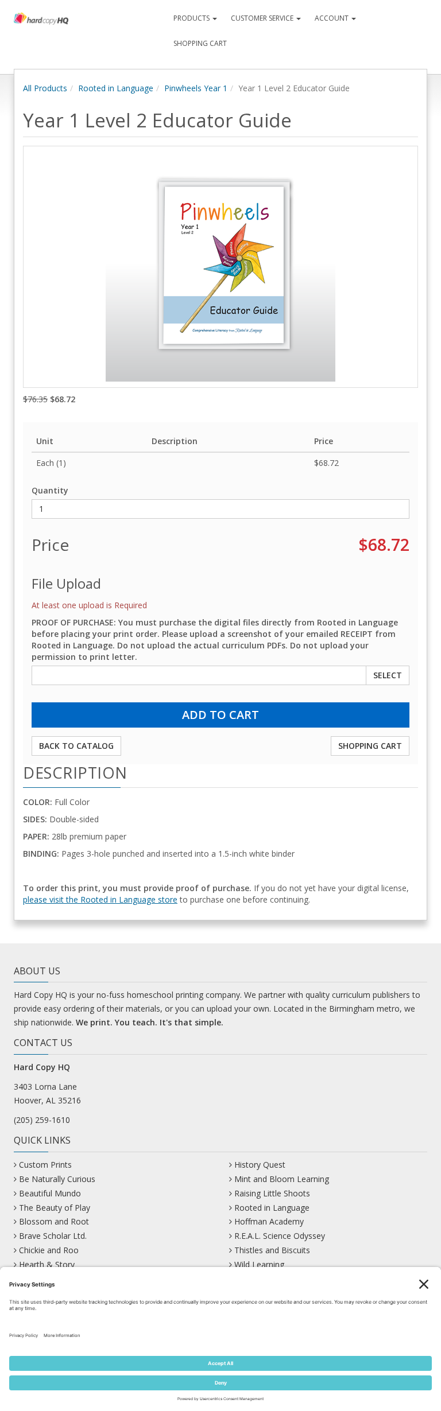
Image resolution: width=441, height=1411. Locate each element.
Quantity (50, 490)
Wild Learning (259, 1264)
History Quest (259, 1164)
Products (192, 18)
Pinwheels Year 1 (195, 88)
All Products (45, 88)
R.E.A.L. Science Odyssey (279, 1235)
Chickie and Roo (49, 1250)
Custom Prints (45, 1164)
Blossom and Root (54, 1221)
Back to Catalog (76, 745)
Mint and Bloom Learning (281, 1178)
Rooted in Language (115, 88)
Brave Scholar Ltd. (53, 1235)
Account (332, 18)
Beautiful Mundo (50, 1193)
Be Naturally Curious (57, 1178)
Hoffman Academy (269, 1221)
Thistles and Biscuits (272, 1250)
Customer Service (263, 18)
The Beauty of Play (54, 1207)
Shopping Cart (200, 43)
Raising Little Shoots (272, 1193)
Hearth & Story (47, 1264)
